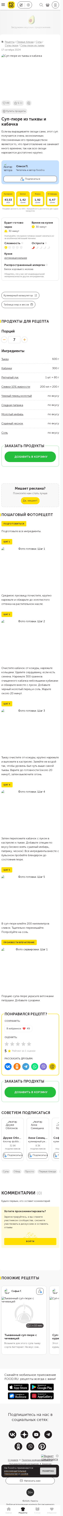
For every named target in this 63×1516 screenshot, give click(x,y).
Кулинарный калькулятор (18, 295)
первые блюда (47, 1171)
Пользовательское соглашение (24, 1464)
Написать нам (32, 1480)
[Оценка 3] (18, 1044)
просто (29, 1171)
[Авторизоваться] (55, 4)
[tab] (8, 1510)
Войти (30, 1241)
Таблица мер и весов (16, 304)
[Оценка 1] (6, 1044)
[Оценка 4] (23, 1044)
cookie (24, 1473)
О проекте (13, 1460)
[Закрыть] (57, 1456)
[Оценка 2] (12, 1044)
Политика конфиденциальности (37, 1460)
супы (6, 1171)
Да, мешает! (30, 500)
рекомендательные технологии (15, 1472)
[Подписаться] (40, 1291)
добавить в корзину (30, 456)
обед (17, 1171)
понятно (48, 1471)
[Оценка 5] (29, 1044)
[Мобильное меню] (3, 4)
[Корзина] (47, 5)
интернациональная (15, 257)
